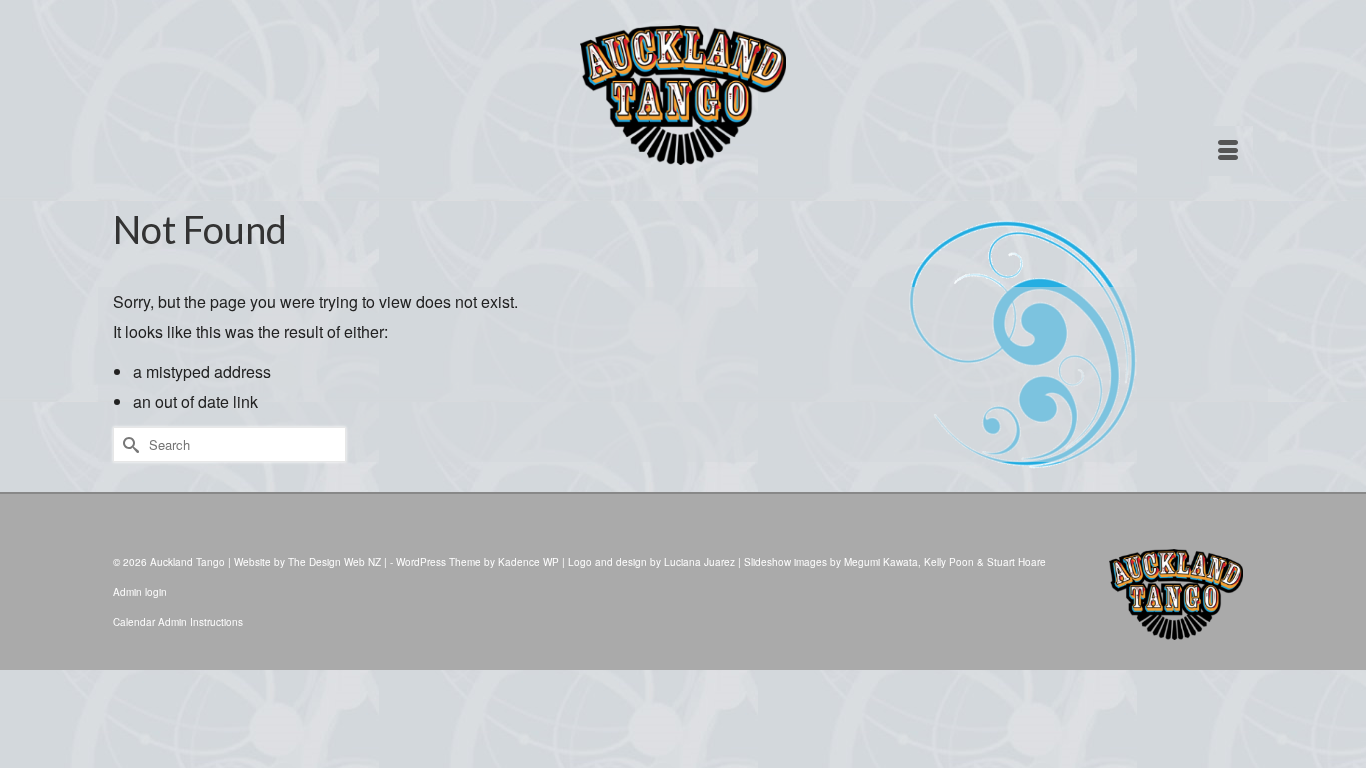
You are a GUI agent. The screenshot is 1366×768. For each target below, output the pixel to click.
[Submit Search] (128, 444)
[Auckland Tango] (683, 95)
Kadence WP (528, 562)
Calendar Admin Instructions (178, 622)
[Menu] (1228, 151)
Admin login (140, 592)
